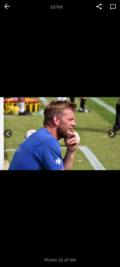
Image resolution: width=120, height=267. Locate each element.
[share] (99, 7)
